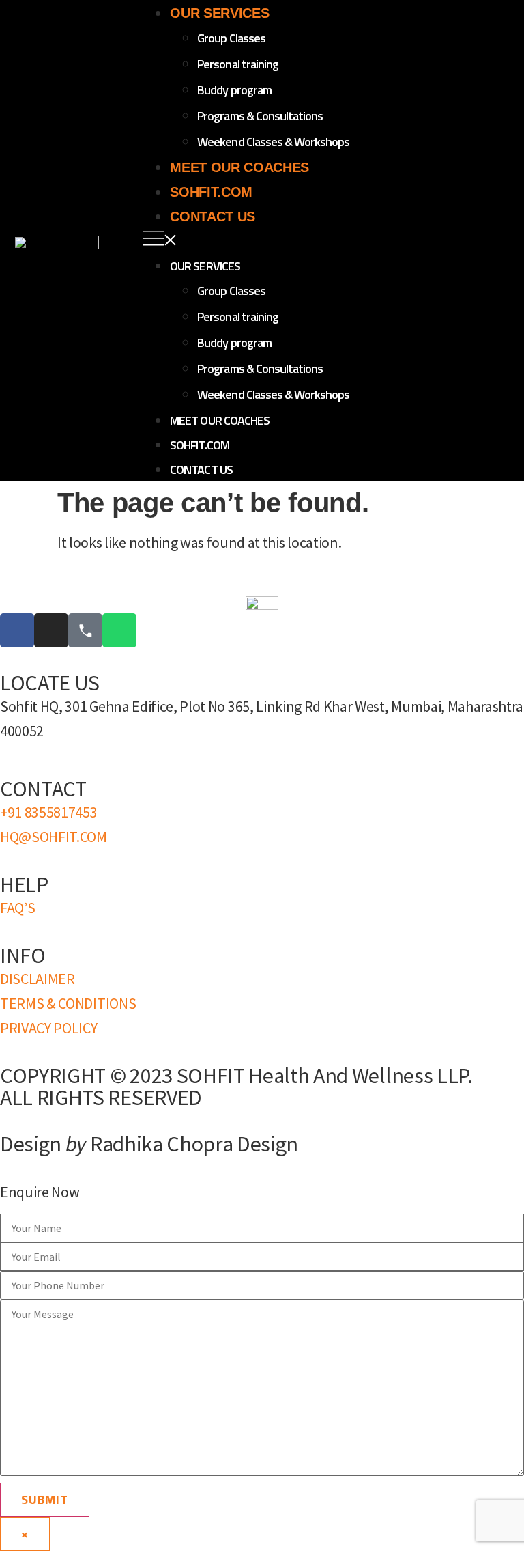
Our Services (219, 12)
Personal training (237, 64)
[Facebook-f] (17, 630)
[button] (326, 240)
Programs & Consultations (260, 116)
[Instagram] (51, 630)
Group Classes (231, 38)
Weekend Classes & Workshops (273, 141)
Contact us (212, 216)
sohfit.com (211, 191)
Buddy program (234, 90)
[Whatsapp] (119, 630)
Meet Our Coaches (239, 167)
